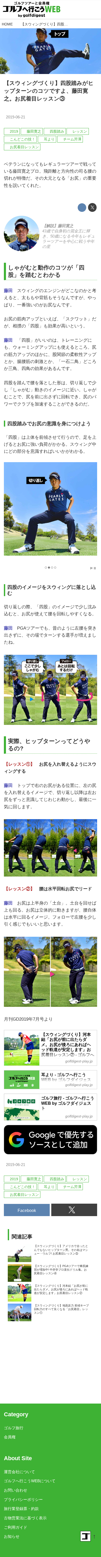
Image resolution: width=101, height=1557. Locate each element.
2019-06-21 (15, 117)
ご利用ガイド (15, 1527)
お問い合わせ (15, 1490)
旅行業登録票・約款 (21, 1508)
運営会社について (19, 1472)
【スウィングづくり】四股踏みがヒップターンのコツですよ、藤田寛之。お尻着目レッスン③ (49, 91)
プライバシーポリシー (23, 1499)
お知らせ (11, 1536)
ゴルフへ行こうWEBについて (29, 1481)
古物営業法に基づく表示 (25, 1518)
